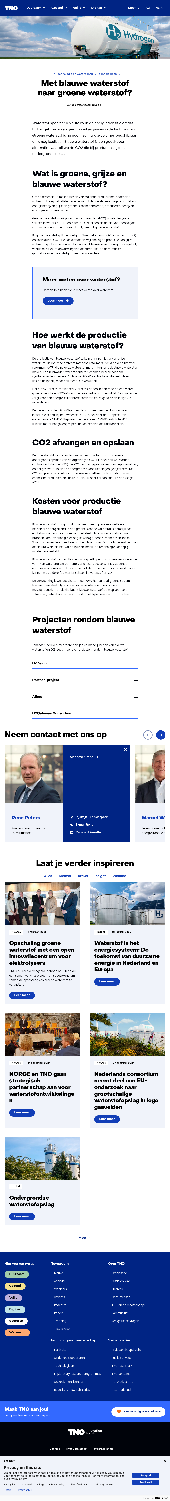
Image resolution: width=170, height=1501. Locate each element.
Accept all (146, 1475)
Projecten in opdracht (126, 1350)
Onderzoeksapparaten (69, 1358)
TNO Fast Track (122, 1366)
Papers (58, 1313)
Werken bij (17, 1332)
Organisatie (119, 1273)
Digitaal (97, 8)
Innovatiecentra (122, 1382)
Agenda (59, 1281)
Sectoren (16, 1321)
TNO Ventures (121, 1374)
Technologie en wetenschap (73, 1340)
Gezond (57, 8)
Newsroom (60, 1264)
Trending (60, 1321)
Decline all (146, 1482)
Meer (132, 8)
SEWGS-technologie (95, 376)
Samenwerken (119, 1340)
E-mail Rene (84, 824)
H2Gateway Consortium (52, 713)
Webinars (60, 1289)
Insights (59, 1297)
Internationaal (121, 1390)
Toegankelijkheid (102, 1449)
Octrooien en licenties (68, 1382)
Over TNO (116, 1264)
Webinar (119, 876)
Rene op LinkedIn (88, 832)
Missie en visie (121, 1281)
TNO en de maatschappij (128, 1305)
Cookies (55, 1449)
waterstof (38, 201)
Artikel (83, 876)
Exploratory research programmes (77, 1374)
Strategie (118, 1289)
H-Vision (39, 663)
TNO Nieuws (62, 1329)
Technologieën (64, 1366)
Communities (120, 1313)
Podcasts (60, 1305)
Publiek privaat (121, 1358)
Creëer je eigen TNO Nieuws (142, 1412)
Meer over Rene (81, 757)
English (8, 1460)
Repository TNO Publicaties (72, 1390)
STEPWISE (59, 419)
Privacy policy (24, 1490)
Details (7, 1490)
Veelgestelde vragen (125, 1321)
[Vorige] (148, 735)
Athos (37, 697)
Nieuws (65, 876)
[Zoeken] (148, 7)
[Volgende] (160, 735)
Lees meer (55, 300)
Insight (100, 876)
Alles (48, 876)
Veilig (77, 8)
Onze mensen (121, 1297)
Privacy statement (76, 1449)
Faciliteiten (61, 1350)
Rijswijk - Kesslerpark (92, 817)
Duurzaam (34, 8)
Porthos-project (45, 680)
